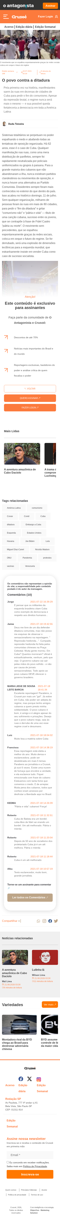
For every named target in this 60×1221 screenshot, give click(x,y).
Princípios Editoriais (29, 1190)
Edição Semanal (45, 26)
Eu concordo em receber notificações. (29, 1162)
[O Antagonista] (18, 5)
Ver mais (49, 1004)
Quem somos (10, 1190)
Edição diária (24, 26)
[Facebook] (20, 1079)
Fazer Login (45, 16)
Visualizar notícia (14, 445)
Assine (44, 1190)
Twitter (56, 921)
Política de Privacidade (35, 1166)
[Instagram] (39, 1079)
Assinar (50, 5)
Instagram (44, 921)
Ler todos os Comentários (28, 897)
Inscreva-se (30, 1174)
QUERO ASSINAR (29, 398)
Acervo (9, 26)
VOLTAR (30, 388)
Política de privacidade (17, 1195)
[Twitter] (29, 1079)
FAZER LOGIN (29, 407)
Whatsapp (38, 921)
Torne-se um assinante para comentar (29, 884)
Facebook (50, 921)
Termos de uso (37, 1195)
